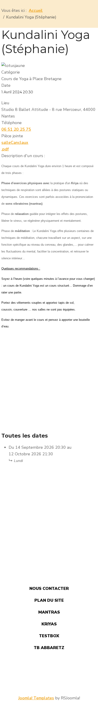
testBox (49, 636)
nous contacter (49, 588)
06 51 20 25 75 (16, 129)
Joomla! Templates (36, 698)
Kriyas (49, 624)
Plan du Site (49, 600)
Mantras (49, 612)
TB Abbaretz (49, 647)
